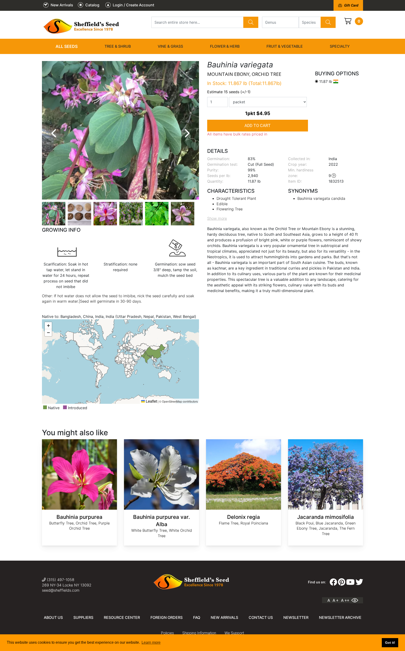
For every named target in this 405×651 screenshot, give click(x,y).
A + (335, 600)
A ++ (345, 600)
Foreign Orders (166, 617)
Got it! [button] (390, 642)
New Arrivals (224, 617)
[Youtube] (350, 582)
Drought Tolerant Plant (236, 198)
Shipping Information (199, 633)
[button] (48, 325)
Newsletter (295, 617)
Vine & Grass (170, 46)
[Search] (250, 22)
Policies (167, 633)
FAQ (196, 617)
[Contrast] (356, 600)
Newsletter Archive (340, 617)
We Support (234, 633)
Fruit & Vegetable (284, 46)
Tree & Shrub (118, 46)
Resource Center (122, 617)
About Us (53, 617)
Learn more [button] (151, 642)
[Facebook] (333, 582)
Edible (222, 203)
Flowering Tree (230, 209)
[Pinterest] (341, 582)
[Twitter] (359, 582)
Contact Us (261, 617)
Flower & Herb (225, 46)
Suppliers (83, 617)
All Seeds (67, 46)
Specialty (340, 46)
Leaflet (151, 401)
